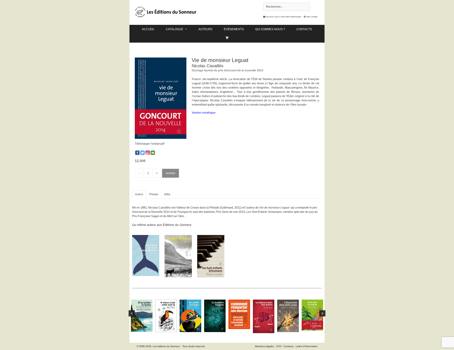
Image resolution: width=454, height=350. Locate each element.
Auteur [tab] (139, 194)
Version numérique (203, 112)
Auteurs (205, 29)
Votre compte (311, 17)
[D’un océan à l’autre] (142, 316)
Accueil (148, 29)
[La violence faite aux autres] (264, 316)
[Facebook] (137, 153)
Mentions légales (264, 346)
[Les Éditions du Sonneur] (165, 12)
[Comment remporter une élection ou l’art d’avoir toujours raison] (239, 314)
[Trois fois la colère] (312, 315)
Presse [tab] (153, 194)
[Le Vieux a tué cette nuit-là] (166, 316)
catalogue (174, 29)
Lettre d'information (306, 346)
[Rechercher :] (284, 7)
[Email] (153, 153)
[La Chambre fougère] (215, 316)
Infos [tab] (167, 194)
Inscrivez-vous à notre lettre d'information (283, 17)
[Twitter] (142, 153)
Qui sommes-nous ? (270, 29)
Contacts (304, 29)
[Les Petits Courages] (190, 316)
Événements (234, 29)
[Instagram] (147, 153)
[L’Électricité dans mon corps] (288, 316)
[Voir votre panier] (227, 38)
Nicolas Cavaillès (207, 65)
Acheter (170, 173)
